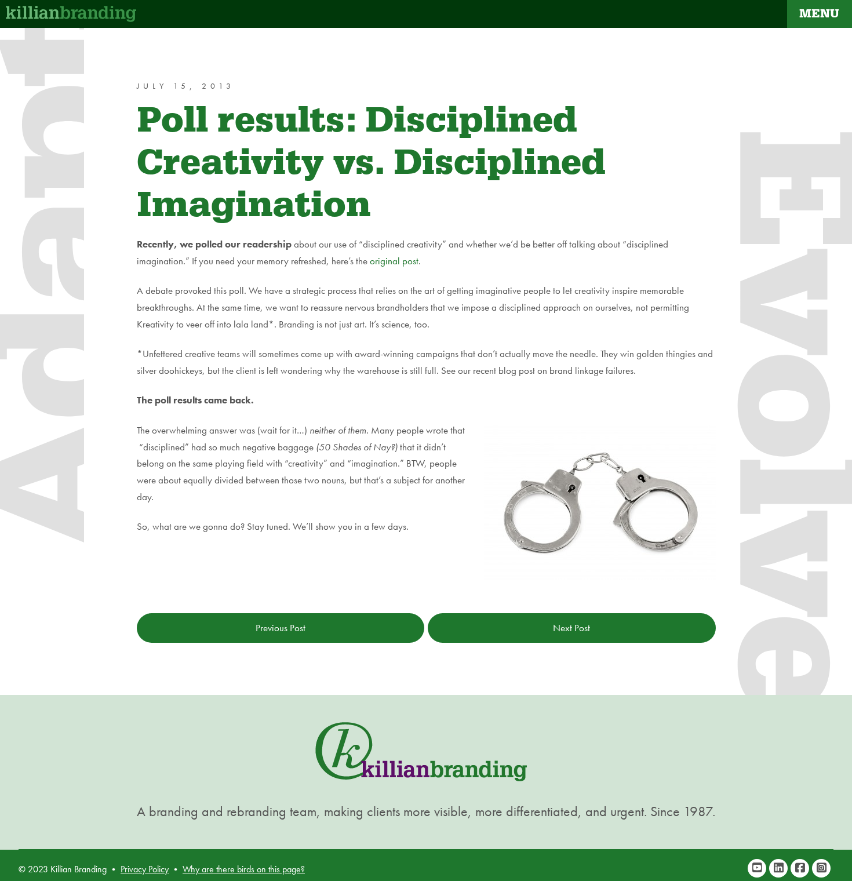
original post (394, 260)
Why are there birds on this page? (244, 869)
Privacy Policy (145, 869)
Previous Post (280, 627)
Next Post (571, 627)
